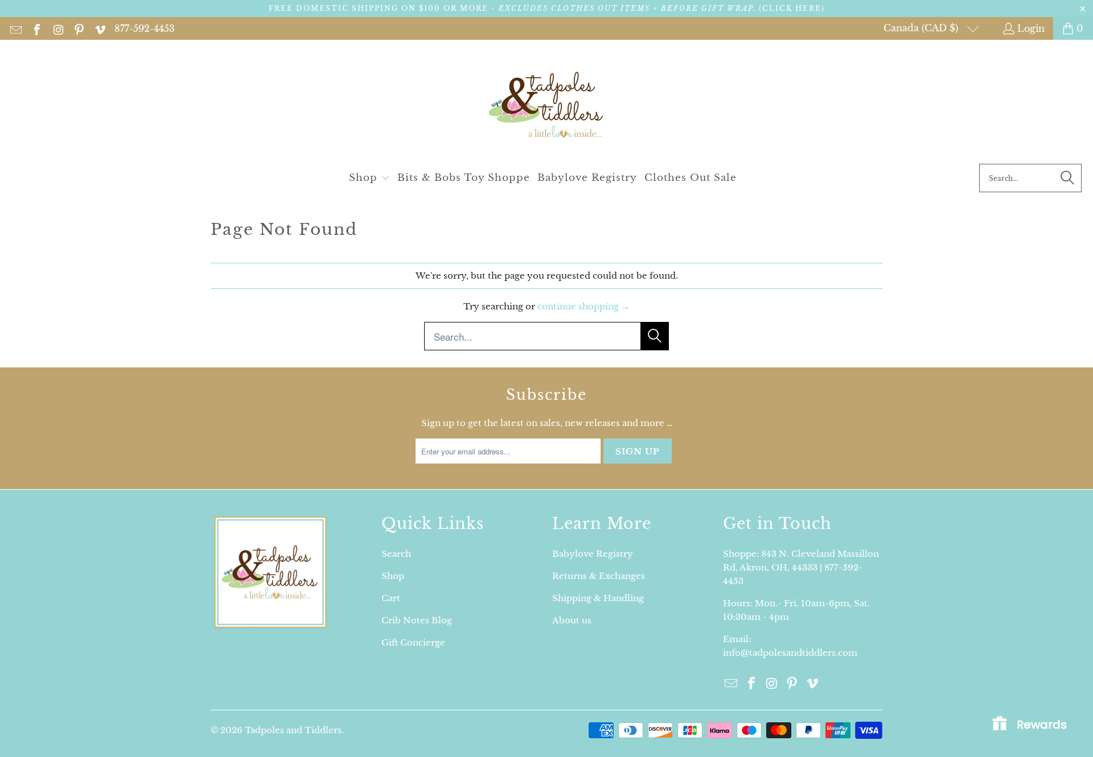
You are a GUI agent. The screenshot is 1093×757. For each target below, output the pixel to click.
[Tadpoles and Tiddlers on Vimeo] (99, 28)
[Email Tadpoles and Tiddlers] (15, 28)
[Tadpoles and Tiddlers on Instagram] (57, 28)
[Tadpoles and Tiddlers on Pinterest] (78, 28)
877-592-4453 (144, 28)
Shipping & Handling (598, 598)
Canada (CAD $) (922, 28)
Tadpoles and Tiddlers (293, 730)
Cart (390, 598)
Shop (392, 575)
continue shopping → (583, 306)
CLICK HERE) (793, 8)
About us (571, 620)
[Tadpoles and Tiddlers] (546, 104)
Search (396, 553)
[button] (369, 178)
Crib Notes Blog (416, 620)
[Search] (1067, 178)
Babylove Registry (592, 553)
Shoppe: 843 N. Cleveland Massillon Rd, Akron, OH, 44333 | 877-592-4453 (801, 567)
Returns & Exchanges (598, 575)
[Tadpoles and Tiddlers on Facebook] (36, 28)
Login (1031, 28)
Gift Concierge (413, 642)
